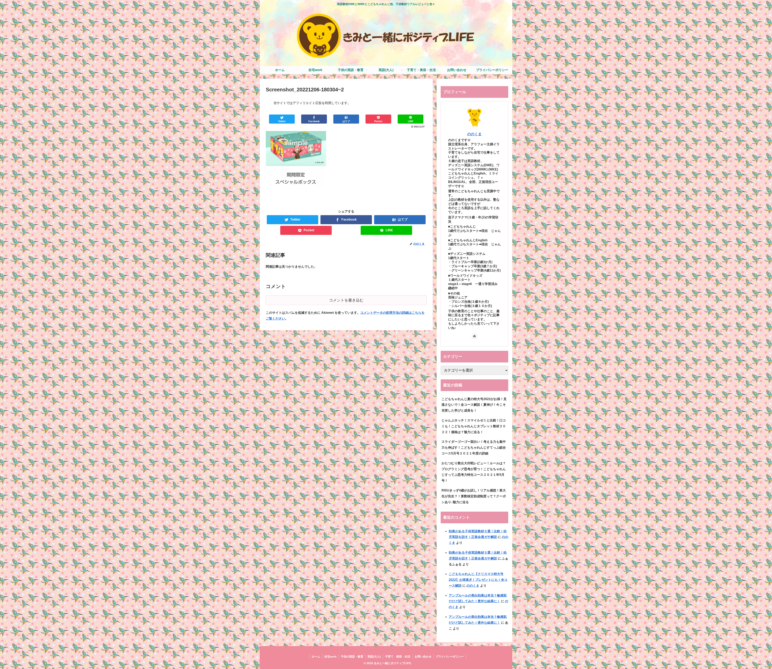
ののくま (474, 134)
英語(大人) (374, 656)
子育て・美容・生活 (397, 656)
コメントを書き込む (346, 300)
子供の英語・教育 (352, 656)
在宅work (330, 656)
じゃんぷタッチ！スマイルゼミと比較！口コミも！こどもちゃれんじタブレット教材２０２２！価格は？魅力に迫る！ (473, 426)
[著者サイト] (474, 336)
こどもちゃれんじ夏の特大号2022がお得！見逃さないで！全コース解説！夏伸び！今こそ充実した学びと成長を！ (474, 404)
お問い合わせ (423, 656)
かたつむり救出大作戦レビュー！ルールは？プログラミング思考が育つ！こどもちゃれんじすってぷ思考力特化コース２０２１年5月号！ (473, 471)
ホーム (316, 656)
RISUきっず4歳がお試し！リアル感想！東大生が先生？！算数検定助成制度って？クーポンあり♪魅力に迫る (473, 496)
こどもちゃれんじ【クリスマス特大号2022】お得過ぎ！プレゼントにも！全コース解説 (478, 579)
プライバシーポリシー (450, 656)
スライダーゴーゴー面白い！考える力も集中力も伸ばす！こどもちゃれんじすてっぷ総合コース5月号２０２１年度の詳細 (473, 447)
